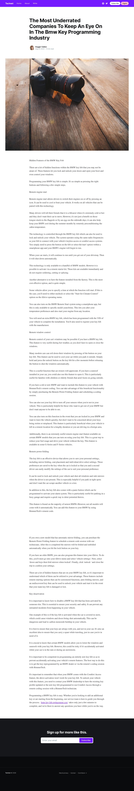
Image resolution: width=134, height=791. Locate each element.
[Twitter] (107, 3)
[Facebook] (103, 3)
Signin (124, 3)
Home (19, 3)
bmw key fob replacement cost (54, 702)
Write (35, 3)
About (27, 3)
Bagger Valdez (41, 47)
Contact (73, 773)
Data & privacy (63, 773)
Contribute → (82, 773)
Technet (9, 3)
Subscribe (115, 3)
